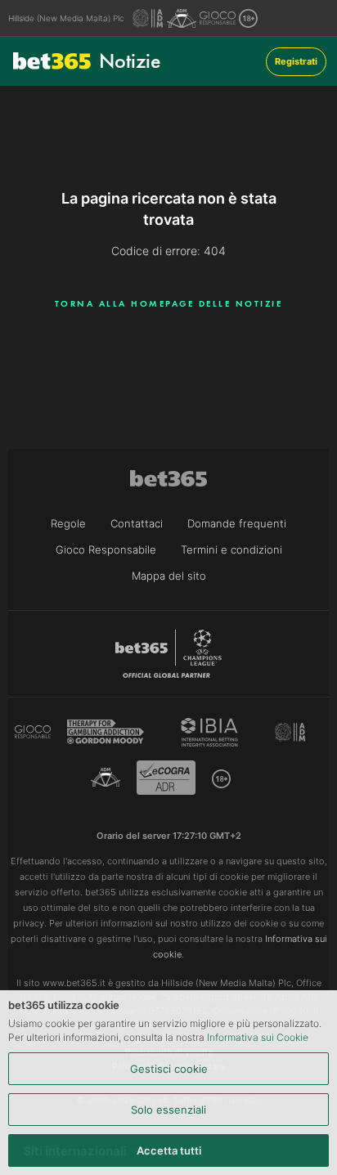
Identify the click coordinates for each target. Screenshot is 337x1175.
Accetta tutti (169, 1150)
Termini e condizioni (231, 549)
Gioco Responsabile (106, 549)
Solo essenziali (168, 1109)
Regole (68, 523)
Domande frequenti (236, 523)
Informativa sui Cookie (257, 1037)
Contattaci (136, 523)
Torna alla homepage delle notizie (169, 303)
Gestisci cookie (169, 1068)
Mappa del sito (169, 575)
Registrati (296, 61)
